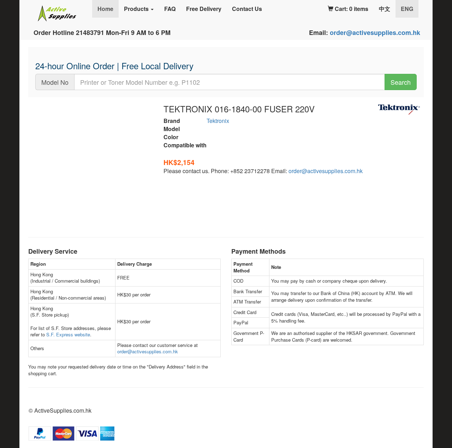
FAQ (170, 9)
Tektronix (218, 121)
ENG (409, 8)
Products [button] (137, 9)
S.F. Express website (68, 334)
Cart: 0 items (350, 9)
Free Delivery (203, 9)
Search (401, 82)
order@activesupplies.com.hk (375, 32)
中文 (384, 9)
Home (105, 9)
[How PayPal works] (71, 433)
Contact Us (247, 9)
